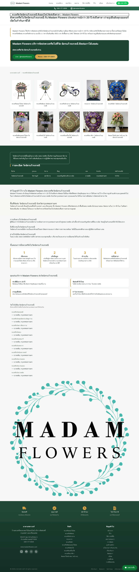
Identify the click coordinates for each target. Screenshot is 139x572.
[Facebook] (26, 552)
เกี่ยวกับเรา (110, 550)
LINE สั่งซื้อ (123, 3)
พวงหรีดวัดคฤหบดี (17, 312)
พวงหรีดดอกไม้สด (69, 530)
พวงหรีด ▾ (59, 3)
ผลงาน (77, 3)
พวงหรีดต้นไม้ (69, 548)
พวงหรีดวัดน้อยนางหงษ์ (19, 352)
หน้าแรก (110, 530)
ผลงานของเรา (110, 539)
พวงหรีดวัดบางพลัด (18, 372)
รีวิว (94, 3)
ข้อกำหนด (110, 569)
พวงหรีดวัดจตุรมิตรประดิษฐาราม (22, 319)
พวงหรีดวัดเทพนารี (18, 339)
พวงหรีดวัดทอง (16, 332)
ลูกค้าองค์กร (110, 545)
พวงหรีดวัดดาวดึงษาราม (19, 325)
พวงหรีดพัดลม (69, 533)
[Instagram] (31, 552)
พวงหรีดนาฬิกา (69, 553)
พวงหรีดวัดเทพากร (17, 346)
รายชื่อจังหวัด (110, 562)
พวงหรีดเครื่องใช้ (69, 550)
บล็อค (101, 3)
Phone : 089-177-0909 (46, 57)
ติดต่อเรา (110, 553)
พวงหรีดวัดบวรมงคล (18, 359)
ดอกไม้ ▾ (68, 3)
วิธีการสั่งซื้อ (86, 3)
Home (51, 3)
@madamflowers (79, 8)
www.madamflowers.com (28, 547)
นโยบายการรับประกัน (110, 548)
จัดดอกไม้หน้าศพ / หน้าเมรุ (69, 556)
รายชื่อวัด (110, 559)
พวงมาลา (69, 539)
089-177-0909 (61, 8)
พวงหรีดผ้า (69, 542)
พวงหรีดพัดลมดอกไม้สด (69, 545)
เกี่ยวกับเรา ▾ (110, 3)
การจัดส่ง (110, 542)
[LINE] (21, 552)
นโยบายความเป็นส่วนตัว (122, 569)
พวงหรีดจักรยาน (69, 536)
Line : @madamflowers (23, 57)
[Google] (36, 552)
